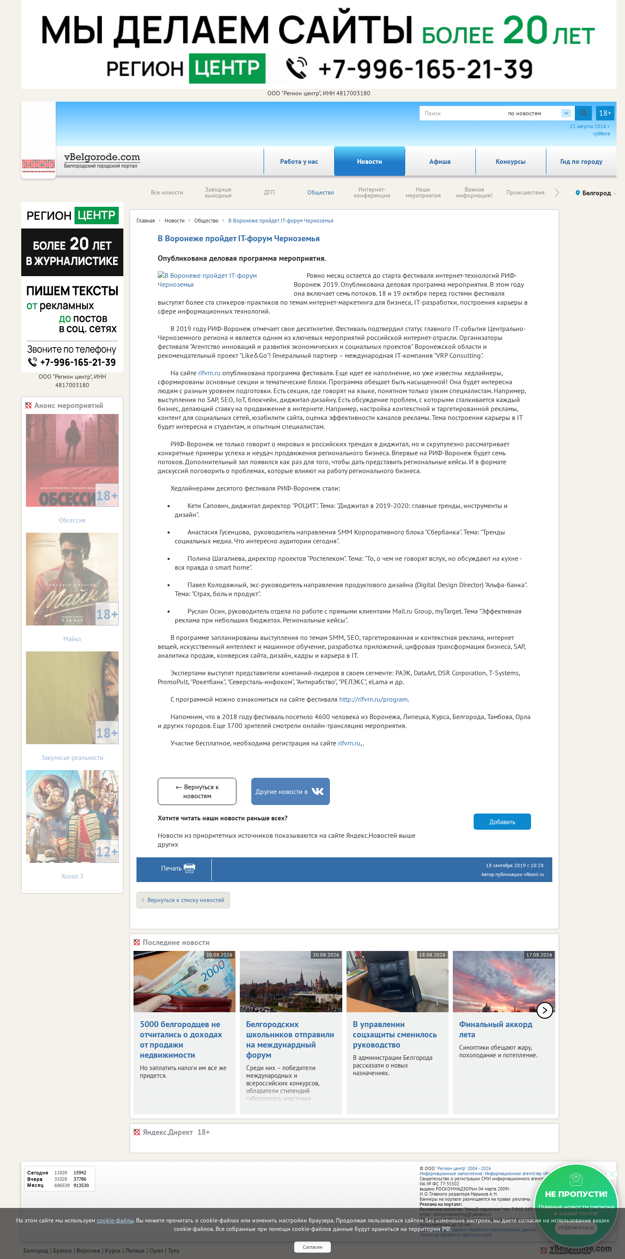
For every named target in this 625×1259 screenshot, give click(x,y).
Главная (145, 220)
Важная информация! (474, 192)
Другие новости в (282, 791)
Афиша (440, 161)
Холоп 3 (89, 861)
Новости (369, 161)
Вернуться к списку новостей (186, 900)
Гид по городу (581, 161)
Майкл (90, 624)
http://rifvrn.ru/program (373, 699)
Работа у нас (299, 161)
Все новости (167, 192)
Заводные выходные (218, 192)
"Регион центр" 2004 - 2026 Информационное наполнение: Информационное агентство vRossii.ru (491, 1170)
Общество (320, 192)
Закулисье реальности (79, 743)
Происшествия (525, 192)
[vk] (318, 791)
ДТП (269, 192)
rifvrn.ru (209, 372)
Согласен (312, 1247)
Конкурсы (511, 161)
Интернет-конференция (372, 192)
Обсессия (88, 505)
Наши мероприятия (423, 192)
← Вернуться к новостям (197, 791)
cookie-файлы (115, 1220)
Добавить (502, 822)
